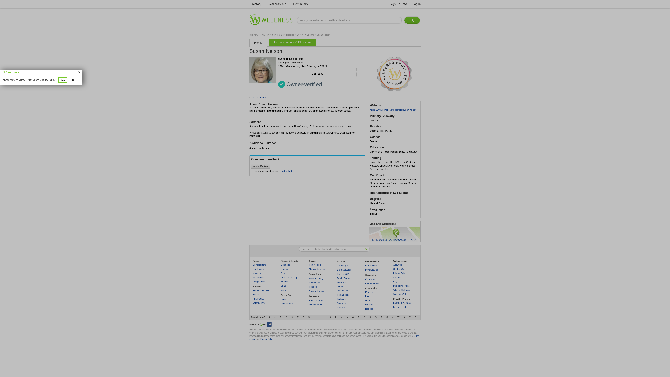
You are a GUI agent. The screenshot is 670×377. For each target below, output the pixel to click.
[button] (62, 80)
